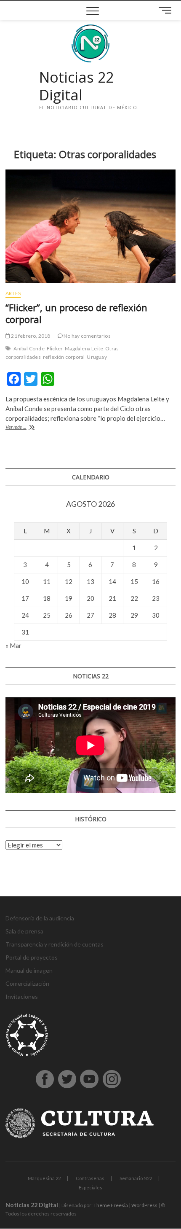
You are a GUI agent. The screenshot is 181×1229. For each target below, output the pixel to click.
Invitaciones (21, 996)
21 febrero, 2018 (30, 336)
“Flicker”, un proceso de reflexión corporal (76, 313)
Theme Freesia (110, 1205)
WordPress (144, 1205)
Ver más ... (25, 427)
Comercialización (27, 983)
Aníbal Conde (28, 348)
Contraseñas (90, 1178)
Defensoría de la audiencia (39, 918)
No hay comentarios (87, 336)
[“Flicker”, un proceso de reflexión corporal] (90, 226)
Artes (13, 293)
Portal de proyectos (31, 957)
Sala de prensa (24, 931)
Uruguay (96, 357)
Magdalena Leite (84, 348)
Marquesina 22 (44, 1178)
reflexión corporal (64, 357)
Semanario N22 (136, 1178)
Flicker (55, 348)
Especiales (90, 1187)
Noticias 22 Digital (76, 86)
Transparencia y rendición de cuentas (54, 944)
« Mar (13, 645)
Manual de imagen (29, 970)
